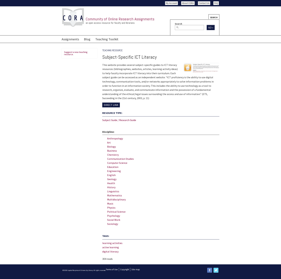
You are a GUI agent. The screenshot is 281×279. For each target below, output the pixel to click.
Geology (111, 179)
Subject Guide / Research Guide (119, 120)
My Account (171, 3)
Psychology (113, 215)
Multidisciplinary (116, 199)
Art (109, 142)
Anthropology (115, 138)
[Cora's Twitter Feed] (216, 270)
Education (112, 167)
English (111, 175)
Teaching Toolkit (106, 39)
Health (111, 183)
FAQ (216, 3)
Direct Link (111, 105)
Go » (210, 27)
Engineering (114, 171)
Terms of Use (112, 269)
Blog (87, 39)
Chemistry (113, 154)
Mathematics (114, 195)
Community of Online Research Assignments (120, 18)
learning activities (112, 243)
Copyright (124, 269)
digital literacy (110, 251)
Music (110, 203)
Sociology (112, 223)
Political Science (116, 211)
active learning (110, 247)
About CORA (188, 3)
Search (214, 17)
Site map (135, 269)
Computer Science (117, 162)
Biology (111, 146)
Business (112, 150)
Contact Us (204, 3)
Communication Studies (120, 158)
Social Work (113, 219)
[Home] (73, 17)
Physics (111, 207)
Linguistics (113, 191)
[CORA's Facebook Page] (209, 270)
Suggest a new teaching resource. (75, 53)
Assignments (70, 39)
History (111, 187)
